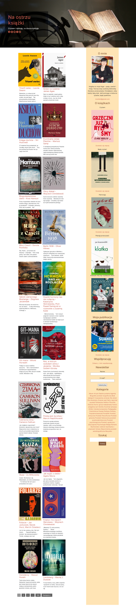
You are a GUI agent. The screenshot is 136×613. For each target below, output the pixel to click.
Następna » (47, 595)
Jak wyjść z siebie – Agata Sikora (52, 474)
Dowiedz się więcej (102, 146)
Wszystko (108, 431)
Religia (108, 424)
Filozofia (112, 402)
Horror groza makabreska (103, 405)
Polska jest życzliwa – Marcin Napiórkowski (53, 417)
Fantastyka (99, 402)
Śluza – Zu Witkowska (29, 475)
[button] (93, 253)
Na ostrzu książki (19, 20)
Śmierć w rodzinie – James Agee (52, 90)
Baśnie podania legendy (107, 393)
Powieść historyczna (102, 418)
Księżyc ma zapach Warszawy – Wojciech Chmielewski (53, 522)
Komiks (101, 407)
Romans (114, 424)
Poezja (101, 411)
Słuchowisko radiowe (98, 427)
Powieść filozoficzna (103, 416)
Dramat (100, 400)
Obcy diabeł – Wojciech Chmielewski (53, 192)
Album (91, 393)
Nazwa (102, 371)
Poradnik (106, 413)
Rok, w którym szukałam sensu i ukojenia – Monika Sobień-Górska (51, 365)
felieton (106, 402)
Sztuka (98, 429)
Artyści (96, 393)
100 (38, 595)
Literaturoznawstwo (101, 409)
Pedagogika (112, 409)
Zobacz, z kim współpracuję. (102, 363)
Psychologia (101, 424)
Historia (90, 405)
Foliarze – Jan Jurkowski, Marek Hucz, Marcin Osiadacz (29, 524)
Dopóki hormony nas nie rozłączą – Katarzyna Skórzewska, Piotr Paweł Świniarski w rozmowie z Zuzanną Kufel (52, 304)
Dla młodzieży (93, 400)
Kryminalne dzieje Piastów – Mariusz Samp (51, 141)
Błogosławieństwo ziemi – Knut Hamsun (28, 197)
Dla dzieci (113, 398)
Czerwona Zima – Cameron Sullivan (27, 421)
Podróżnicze (93, 411)
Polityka (106, 411)
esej (105, 400)
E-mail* (102, 378)
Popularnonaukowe (96, 413)
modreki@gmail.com (102, 99)
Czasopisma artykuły (102, 398)
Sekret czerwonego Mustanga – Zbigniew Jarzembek (29, 299)
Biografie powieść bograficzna (100, 396)
